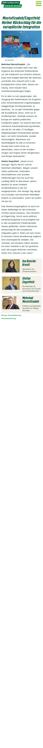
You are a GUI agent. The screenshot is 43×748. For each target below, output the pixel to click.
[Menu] (38, 3)
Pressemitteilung (14, 315)
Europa (4, 315)
